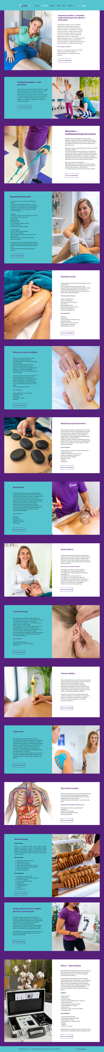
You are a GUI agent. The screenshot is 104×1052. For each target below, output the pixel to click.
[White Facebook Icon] (79, 6)
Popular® (83, 1049)
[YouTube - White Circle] (84, 6)
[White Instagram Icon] (81, 6)
